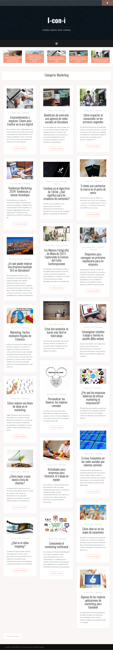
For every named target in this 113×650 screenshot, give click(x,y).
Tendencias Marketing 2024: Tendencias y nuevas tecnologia (20, 191)
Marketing (25, 113)
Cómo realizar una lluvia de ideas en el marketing (20, 406)
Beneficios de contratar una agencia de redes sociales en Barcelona (78, 59)
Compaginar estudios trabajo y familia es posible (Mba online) (93, 335)
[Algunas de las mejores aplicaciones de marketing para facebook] (93, 579)
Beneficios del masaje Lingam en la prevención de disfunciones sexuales (13, 59)
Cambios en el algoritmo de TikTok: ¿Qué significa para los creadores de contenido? (56, 193)
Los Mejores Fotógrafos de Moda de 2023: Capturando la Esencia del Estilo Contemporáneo (56, 257)
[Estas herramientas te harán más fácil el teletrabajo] (56, 310)
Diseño (58, 245)
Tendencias (56, 184)
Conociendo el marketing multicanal (56, 545)
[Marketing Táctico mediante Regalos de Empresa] (20, 315)
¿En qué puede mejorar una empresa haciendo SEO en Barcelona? (20, 267)
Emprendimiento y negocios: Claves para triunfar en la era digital (56, 59)
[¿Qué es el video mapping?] (20, 527)
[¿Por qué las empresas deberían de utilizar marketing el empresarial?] (93, 376)
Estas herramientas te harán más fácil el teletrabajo (56, 332)
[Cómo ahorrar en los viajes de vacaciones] (93, 512)
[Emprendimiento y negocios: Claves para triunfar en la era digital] (20, 98)
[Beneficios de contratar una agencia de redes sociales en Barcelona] (56, 97)
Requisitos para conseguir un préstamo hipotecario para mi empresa (93, 259)
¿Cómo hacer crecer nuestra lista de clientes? (20, 479)
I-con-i (56, 20)
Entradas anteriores (13, 636)
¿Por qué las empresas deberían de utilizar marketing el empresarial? (93, 397)
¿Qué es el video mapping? (20, 544)
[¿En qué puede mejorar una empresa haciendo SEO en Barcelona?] (20, 246)
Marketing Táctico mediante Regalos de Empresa (20, 335)
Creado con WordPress (13, 647)
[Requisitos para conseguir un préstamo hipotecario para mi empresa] (93, 235)
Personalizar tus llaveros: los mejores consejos (56, 402)
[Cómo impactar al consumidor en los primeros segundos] (93, 97)
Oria (28, 647)
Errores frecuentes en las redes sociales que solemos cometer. (93, 461)
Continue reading (20, 148)
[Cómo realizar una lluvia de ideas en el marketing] (20, 386)
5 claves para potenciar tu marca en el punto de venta (93, 189)
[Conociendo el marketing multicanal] (56, 524)
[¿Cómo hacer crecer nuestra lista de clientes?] (20, 458)
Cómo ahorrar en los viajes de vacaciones (93, 530)
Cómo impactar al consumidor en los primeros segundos (100, 60)
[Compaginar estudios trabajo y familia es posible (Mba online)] (93, 313)
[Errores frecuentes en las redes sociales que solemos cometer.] (93, 440)
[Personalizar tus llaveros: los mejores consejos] (56, 376)
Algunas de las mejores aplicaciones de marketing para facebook (93, 602)
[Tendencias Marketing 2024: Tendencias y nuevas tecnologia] (20, 170)
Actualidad (100, 247)
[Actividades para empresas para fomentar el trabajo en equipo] (56, 450)
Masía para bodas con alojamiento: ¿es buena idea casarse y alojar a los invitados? (34, 58)
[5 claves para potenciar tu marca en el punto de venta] (93, 168)
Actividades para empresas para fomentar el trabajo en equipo (56, 474)
